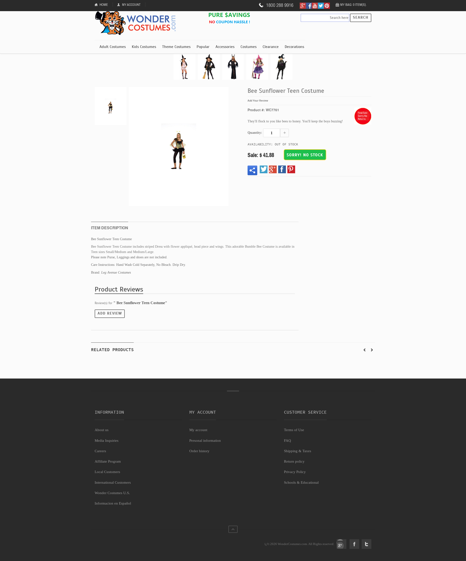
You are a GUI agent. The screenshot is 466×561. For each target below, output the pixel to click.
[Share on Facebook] (282, 169)
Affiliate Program (108, 461)
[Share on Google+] (273, 169)
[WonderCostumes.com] (137, 23)
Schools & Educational (301, 482)
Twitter (366, 544)
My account (198, 430)
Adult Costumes (113, 46)
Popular (203, 46)
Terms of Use (294, 430)
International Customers (113, 482)
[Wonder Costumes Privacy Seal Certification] (114, 541)
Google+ (341, 544)
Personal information (205, 440)
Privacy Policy (295, 472)
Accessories (225, 46)
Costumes (249, 46)
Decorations (294, 46)
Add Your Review (258, 100)
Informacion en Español (113, 503)
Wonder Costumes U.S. (112, 493)
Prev (364, 350)
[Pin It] (291, 169)
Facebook (354, 544)
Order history (199, 451)
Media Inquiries (106, 440)
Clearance (271, 46)
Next (372, 350)
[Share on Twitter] (263, 169)
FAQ (287, 440)
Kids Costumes (144, 46)
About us (101, 430)
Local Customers (107, 472)
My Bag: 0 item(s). (353, 5)
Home (104, 5)
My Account (131, 5)
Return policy (294, 461)
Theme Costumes (176, 46)
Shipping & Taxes (297, 451)
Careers (100, 451)
